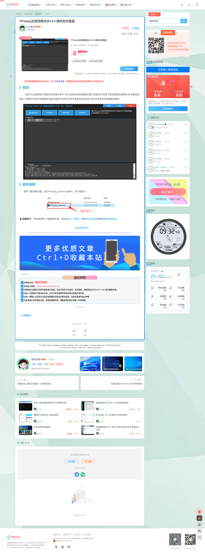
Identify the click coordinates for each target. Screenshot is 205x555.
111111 (158, 145)
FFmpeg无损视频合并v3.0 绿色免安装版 (47, 21)
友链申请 (56, 534)
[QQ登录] (77, 474)
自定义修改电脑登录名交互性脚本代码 (50, 402)
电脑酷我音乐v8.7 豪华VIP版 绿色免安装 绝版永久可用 (118, 428)
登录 (73, 461)
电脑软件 (39, 13)
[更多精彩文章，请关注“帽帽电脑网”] (80, 252)
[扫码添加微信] (199, 531)
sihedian (158, 133)
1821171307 (100, 289)
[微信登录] (82, 474)
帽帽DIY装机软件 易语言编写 (46, 414)
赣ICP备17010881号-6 (64, 541)
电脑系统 (35, 4)
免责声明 (66, 534)
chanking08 (159, 124)
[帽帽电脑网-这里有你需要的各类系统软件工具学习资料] (14, 537)
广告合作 (77, 534)
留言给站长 (111, 218)
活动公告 (127, 4)
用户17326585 (161, 167)
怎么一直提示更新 (162, 170)
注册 (89, 461)
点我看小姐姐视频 (168, 69)
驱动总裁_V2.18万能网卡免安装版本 (112, 414)
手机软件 (81, 4)
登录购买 (130, 68)
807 (40, 364)
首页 (20, 13)
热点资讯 (96, 4)
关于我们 (87, 534)
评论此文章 (91, 218)
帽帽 (28, 26)
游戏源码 (111, 4)
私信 (137, 28)
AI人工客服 (73, 218)
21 (48, 364)
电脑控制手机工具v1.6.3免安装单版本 (112, 402)
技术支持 (60, 81)
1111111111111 (161, 127)
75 (54, 364)
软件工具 (51, 4)
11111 (157, 73)
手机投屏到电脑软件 (42, 426)
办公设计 (66, 4)
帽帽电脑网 (76, 538)
